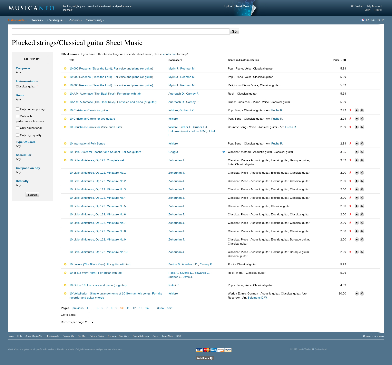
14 (147, 308)
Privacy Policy (97, 336)
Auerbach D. (176, 93)
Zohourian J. (176, 160)
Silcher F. (185, 127)
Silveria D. (186, 272)
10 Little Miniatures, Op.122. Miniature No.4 (97, 197)
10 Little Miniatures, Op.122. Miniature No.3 (97, 189)
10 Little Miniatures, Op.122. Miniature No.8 (97, 231)
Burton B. (174, 264)
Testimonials (53, 336)
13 (140, 308)
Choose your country (373, 336)
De (373, 20)
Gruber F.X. (186, 110)
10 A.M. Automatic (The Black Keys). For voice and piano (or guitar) (113, 102)
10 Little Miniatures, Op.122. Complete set (96, 160)
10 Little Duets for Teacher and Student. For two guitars (105, 151)
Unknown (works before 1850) (187, 131)
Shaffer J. (174, 276)
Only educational (31, 127)
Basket (359, 6)
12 (134, 308)
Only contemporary (32, 109)
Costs (155, 336)
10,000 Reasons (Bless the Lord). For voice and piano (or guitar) (111, 68)
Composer (23, 68)
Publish (74, 20)
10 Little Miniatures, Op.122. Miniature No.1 (97, 172)
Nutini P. (173, 285)
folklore (173, 110)
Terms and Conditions (118, 336)
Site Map (82, 336)
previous (78, 308)
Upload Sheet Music (237, 6)
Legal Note (167, 336)
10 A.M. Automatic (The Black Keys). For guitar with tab (105, 93)
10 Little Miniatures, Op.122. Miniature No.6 (97, 214)
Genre (20, 95)
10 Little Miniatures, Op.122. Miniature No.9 (97, 239)
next (169, 308)
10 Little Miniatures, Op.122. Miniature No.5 (97, 206)
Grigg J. (173, 151)
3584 (160, 308)
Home (11, 336)
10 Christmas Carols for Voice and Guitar (95, 127)
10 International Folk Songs (87, 143)
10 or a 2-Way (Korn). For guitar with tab (95, 272)
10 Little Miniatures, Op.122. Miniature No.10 (98, 252)
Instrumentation (27, 81)
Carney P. (192, 93)
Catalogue (54, 20)
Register (378, 10)
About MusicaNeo (34, 336)
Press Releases (141, 336)
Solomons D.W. (257, 297)
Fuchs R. (277, 110)
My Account (374, 6)
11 (128, 308)
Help (19, 336)
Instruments (16, 20)
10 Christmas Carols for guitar (88, 110)
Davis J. (188, 276)
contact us (169, 54)
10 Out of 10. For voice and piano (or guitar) (98, 285)
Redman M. (187, 68)
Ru (378, 20)
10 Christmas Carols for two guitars (92, 118)
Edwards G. (202, 272)
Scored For (23, 155)
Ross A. (173, 272)
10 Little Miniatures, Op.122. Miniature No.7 (97, 222)
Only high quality (30, 135)
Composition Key (28, 168)
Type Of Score (26, 141)
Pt (383, 20)
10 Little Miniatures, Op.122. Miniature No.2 (97, 181)
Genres (36, 20)
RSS (178, 336)
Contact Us (68, 336)
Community (94, 20)
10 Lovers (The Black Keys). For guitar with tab (99, 264)
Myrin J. (173, 68)
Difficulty (22, 181)
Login (367, 10)
